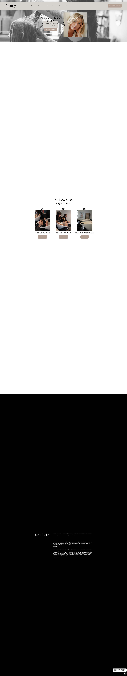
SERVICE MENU (42, 236)
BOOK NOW (84, 236)
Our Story (33, 5)
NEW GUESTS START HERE (50, 29)
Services (47, 5)
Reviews (66, 5)
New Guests (25, 5)
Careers (53, 5)
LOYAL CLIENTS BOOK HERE (114, 5)
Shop (60, 5)
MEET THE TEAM (63, 236)
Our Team (40, 5)
